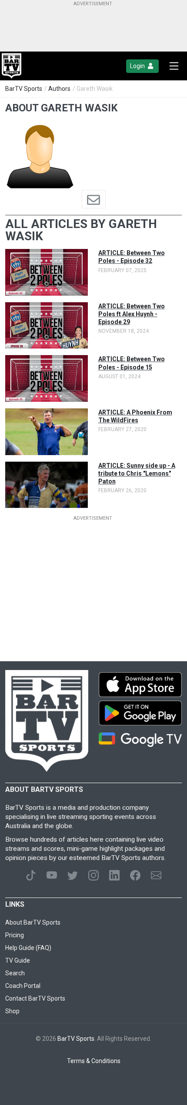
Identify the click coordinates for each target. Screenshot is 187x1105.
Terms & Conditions (93, 1060)
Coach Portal (22, 985)
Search (15, 973)
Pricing (14, 935)
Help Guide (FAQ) (28, 947)
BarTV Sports (23, 88)
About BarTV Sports (32, 922)
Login (138, 65)
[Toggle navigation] (174, 66)
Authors (59, 88)
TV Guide (17, 960)
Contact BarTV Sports (35, 998)
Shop (12, 1011)
